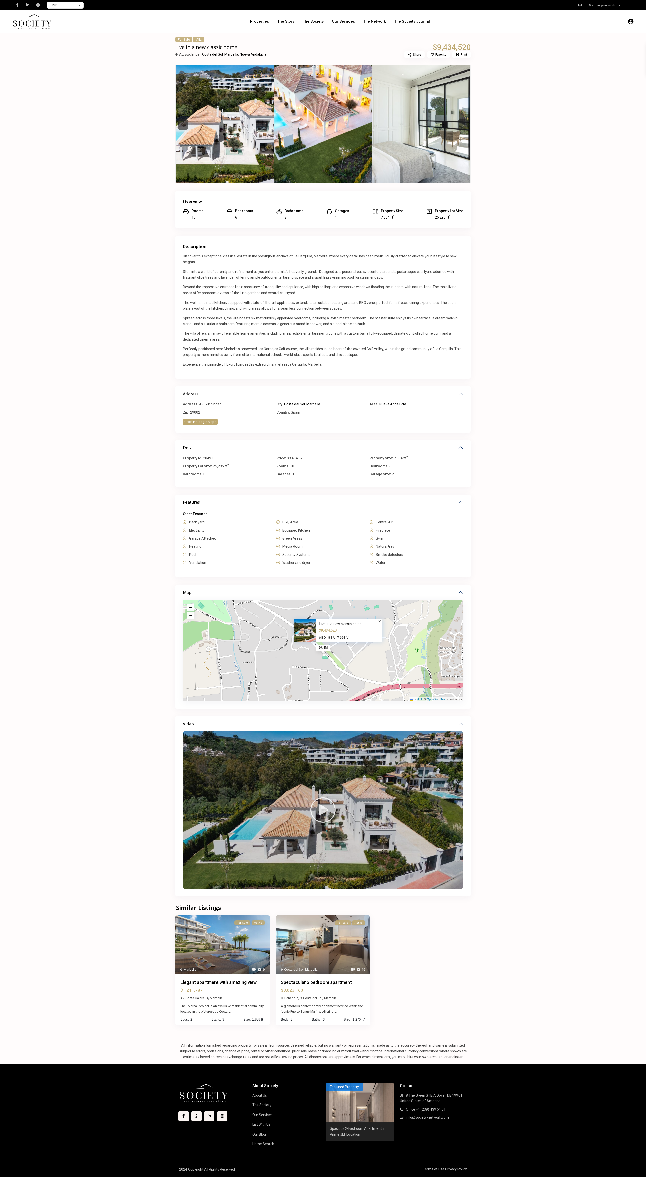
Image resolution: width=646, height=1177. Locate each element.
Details (189, 447)
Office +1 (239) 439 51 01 (426, 1109)
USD (54, 5)
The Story (285, 21)
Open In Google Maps (200, 422)
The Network (374, 21)
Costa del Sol (212, 54)
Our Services (343, 21)
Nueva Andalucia (253, 54)
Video (188, 724)
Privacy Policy (456, 1169)
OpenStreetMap (436, 699)
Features (191, 502)
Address (190, 394)
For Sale (184, 39)
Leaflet (417, 699)
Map (187, 592)
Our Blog (259, 1134)
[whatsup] (196, 1116)
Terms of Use (433, 1169)
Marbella (231, 54)
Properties (259, 21)
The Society (313, 21)
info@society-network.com (427, 1117)
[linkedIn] (27, 5)
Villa (199, 39)
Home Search (263, 1144)
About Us (259, 1095)
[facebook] (17, 5)
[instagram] (38, 5)
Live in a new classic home (340, 624)
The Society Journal (412, 21)
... (229, 1011)
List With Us (261, 1124)
